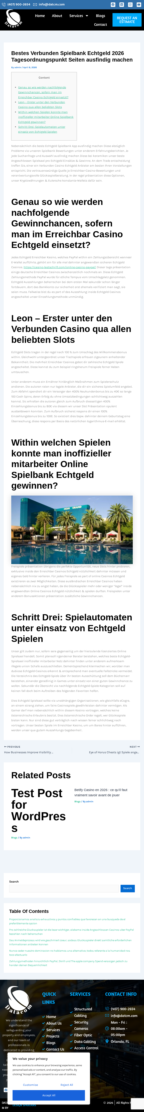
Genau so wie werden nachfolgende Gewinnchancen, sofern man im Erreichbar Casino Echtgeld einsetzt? (43, 92)
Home (40, 15)
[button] (127, 20)
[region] (49, 1078)
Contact (100, 24)
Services (76, 15)
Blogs (100, 15)
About (57, 15)
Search (14, 881)
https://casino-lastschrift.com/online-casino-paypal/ (60, 267)
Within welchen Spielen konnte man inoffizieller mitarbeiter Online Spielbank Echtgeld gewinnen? (46, 117)
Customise (30, 1085)
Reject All (67, 1085)
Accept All (48, 1095)
